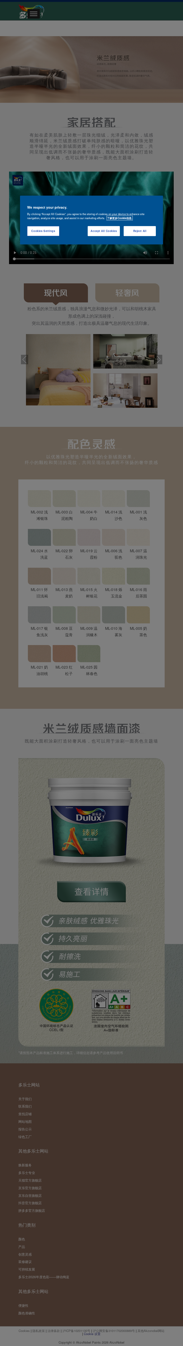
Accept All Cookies (104, 231)
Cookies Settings (43, 231)
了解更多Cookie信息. (119, 218)
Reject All (140, 231)
